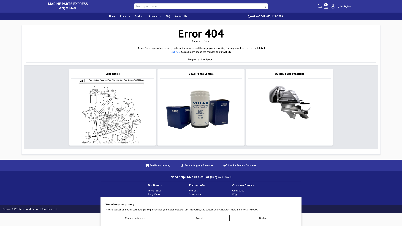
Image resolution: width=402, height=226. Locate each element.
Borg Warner (154, 194)
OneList (193, 190)
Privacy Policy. (250, 209)
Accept (199, 218)
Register (347, 6)
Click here (176, 51)
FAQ (234, 194)
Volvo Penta (154, 190)
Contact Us (238, 190)
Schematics (195, 194)
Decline (263, 218)
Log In (339, 6)
